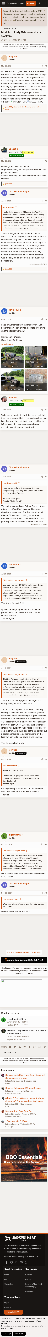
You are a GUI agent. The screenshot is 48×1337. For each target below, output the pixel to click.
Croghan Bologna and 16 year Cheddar (23, 1088)
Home (6, 1275)
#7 (46, 574)
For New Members (21, 1036)
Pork (7, 1107)
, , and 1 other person (23, 108)
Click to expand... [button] (24, 228)
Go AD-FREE (13, 1312)
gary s (9, 1036)
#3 (46, 201)
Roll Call (25, 1022)
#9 (46, 759)
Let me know (9, 20)
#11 (45, 893)
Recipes (28, 1275)
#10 (45, 844)
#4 (46, 319)
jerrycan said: (8, 207)
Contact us (8, 1284)
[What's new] (39, 3)
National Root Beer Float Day (19, 1111)
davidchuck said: (10, 483)
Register (7, 1307)
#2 (46, 161)
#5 (46, 410)
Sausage (9, 1127)
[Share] (42, 66)
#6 (46, 477)
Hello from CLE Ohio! (16, 1019)
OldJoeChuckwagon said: (14, 580)
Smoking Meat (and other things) (33, 1285)
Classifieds (29, 1291)
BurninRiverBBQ (13, 1022)
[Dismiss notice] (44, 11)
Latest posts (7, 1070)
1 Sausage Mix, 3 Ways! (16, 1121)
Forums (7, 1279)
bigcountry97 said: (11, 899)
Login (6, 1303)
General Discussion (13, 1093)
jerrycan (7, 40)
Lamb (7, 1083)
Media (28, 1279)
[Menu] (4, 3)
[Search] (44, 3)
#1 (46, 66)
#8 (46, 668)
